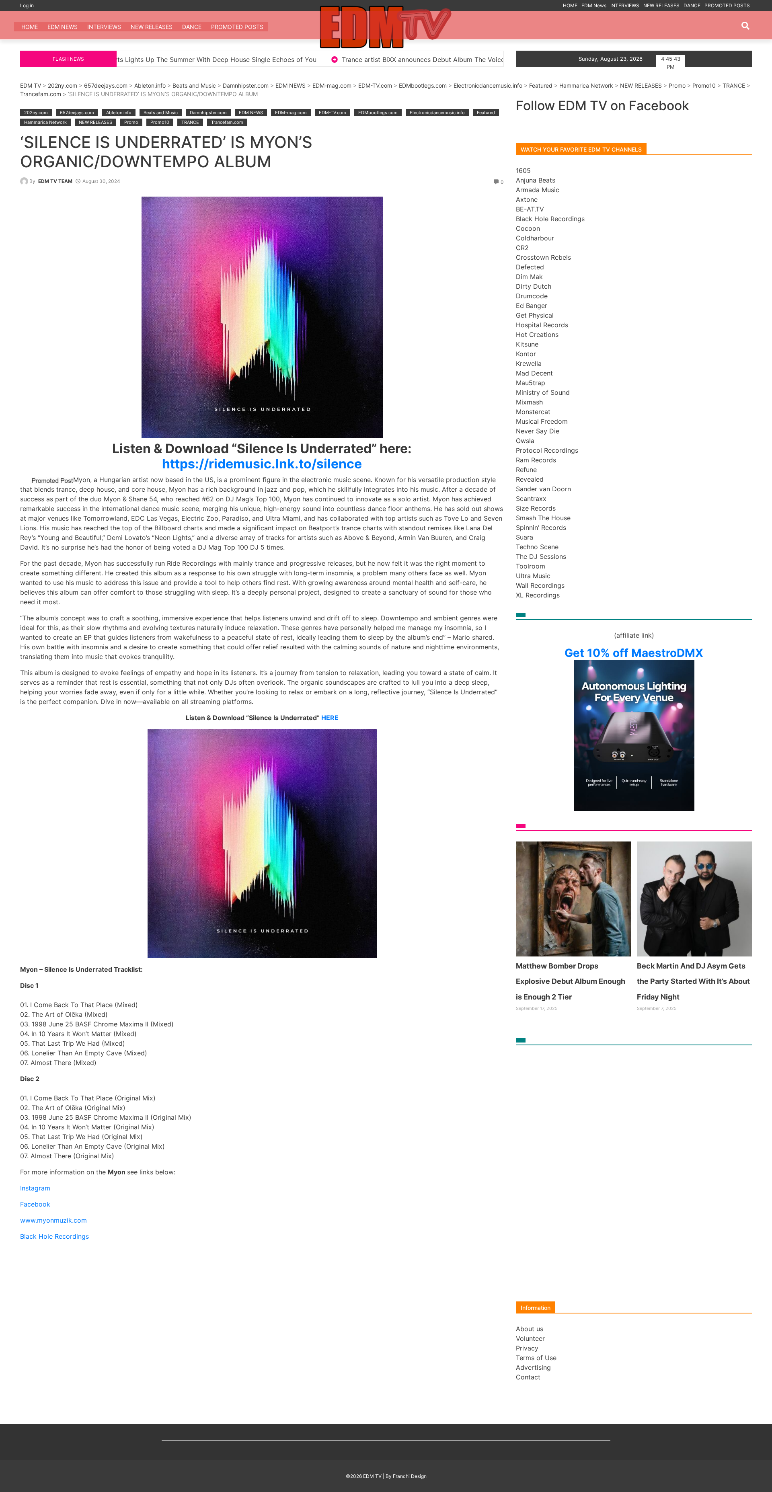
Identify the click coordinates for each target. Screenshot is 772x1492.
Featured (540, 85)
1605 (523, 170)
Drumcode (532, 296)
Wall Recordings (540, 585)
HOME (570, 5)
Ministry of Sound (543, 392)
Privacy (527, 1348)
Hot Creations (537, 334)
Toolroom (530, 566)
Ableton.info (150, 85)
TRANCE (734, 85)
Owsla (525, 441)
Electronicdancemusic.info (488, 85)
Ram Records (536, 460)
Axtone (527, 199)
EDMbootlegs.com (423, 85)
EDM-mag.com (331, 85)
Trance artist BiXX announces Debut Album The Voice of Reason (236, 59)
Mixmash (529, 402)
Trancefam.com (40, 93)
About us (529, 1329)
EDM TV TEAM (55, 181)
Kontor (526, 354)
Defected (530, 267)
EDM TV (30, 85)
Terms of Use (536, 1358)
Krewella (529, 363)
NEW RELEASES (661, 5)
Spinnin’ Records (541, 527)
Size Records (536, 508)
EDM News (593, 5)
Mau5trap (530, 383)
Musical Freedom (542, 421)
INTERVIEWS (624, 5)
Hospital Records (542, 325)
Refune (526, 470)
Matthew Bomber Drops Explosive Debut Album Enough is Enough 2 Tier (476, 59)
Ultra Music (533, 576)
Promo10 (704, 85)
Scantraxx (531, 499)
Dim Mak (529, 277)
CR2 (522, 248)
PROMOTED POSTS (727, 5)
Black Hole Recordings (550, 219)
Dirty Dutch (533, 286)
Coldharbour (535, 238)
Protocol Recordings (547, 450)
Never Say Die (537, 431)
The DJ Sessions (541, 556)
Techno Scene (537, 547)
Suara (524, 537)
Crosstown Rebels (543, 257)
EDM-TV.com (375, 85)
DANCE (692, 5)
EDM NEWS (290, 85)
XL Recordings (538, 595)
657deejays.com (105, 85)
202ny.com (62, 85)
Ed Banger (531, 306)
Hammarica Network (586, 85)
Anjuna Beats (535, 180)
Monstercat (533, 412)
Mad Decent (534, 373)
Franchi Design (410, 1476)
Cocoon (528, 228)
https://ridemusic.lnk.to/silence (262, 464)
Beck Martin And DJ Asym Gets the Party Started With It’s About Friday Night (693, 981)
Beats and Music (194, 85)
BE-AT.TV (530, 209)
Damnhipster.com (246, 85)
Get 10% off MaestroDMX (634, 653)
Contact (528, 1377)
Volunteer (530, 1338)
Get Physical (535, 315)
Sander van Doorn (543, 489)
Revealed (530, 479)
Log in (27, 5)
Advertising (533, 1367)
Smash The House (543, 518)
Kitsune (527, 344)
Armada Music (537, 190)
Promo (677, 85)
